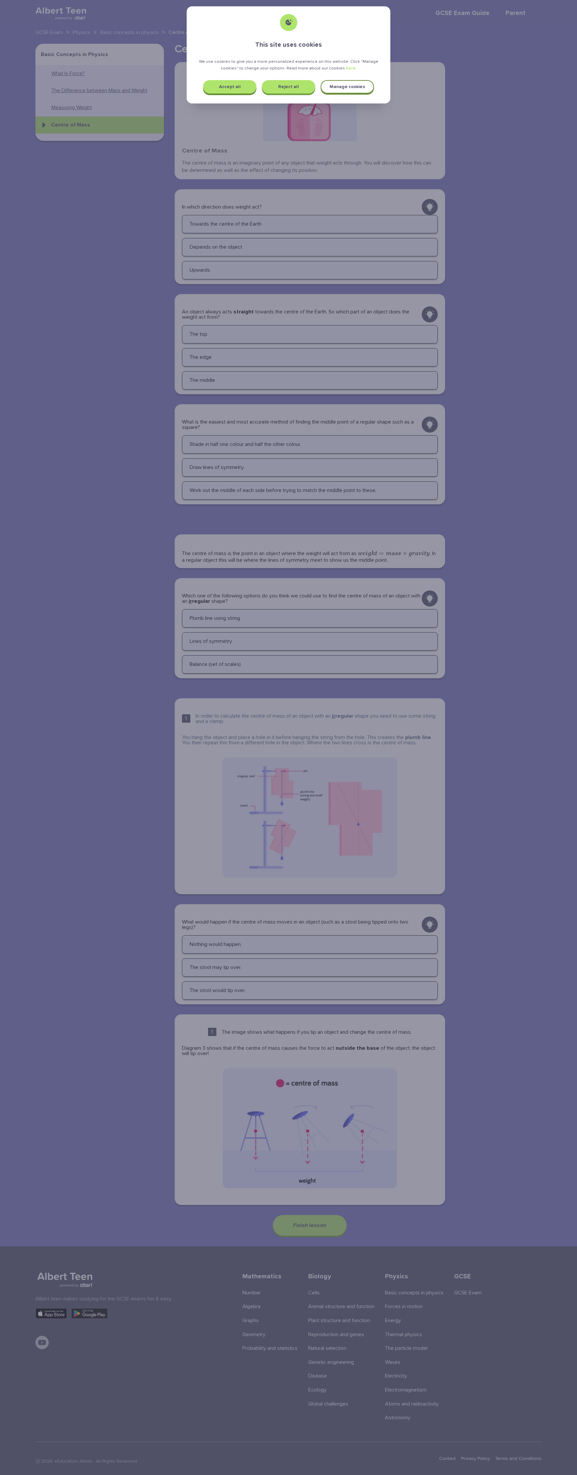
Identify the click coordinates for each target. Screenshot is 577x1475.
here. (351, 68)
